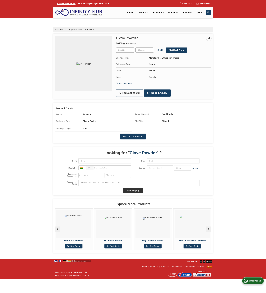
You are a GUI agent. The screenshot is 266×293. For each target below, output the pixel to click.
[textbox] (144, 50)
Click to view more (124, 83)
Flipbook (187, 12)
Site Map (201, 266)
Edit (161, 50)
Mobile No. (72, 168)
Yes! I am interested (133, 136)
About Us (143, 12)
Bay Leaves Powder (152, 240)
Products (157, 12)
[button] (66, 3)
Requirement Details (72, 183)
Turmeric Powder (113, 240)
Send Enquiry (159, 92)
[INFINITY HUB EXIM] (78, 12)
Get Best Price (176, 50)
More (200, 12)
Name (74, 161)
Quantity (142, 168)
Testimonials (176, 266)
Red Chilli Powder (73, 240)
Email (143, 161)
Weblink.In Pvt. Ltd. (82, 275)
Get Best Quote (73, 246)
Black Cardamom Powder (192, 240)
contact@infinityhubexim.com (95, 3)
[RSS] (209, 266)
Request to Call (130, 92)
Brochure (173, 12)
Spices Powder (76, 29)
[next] (208, 229)
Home (130, 12)
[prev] (57, 229)
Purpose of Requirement (72, 175)
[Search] (208, 12)
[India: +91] (82, 167)
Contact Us (190, 266)
